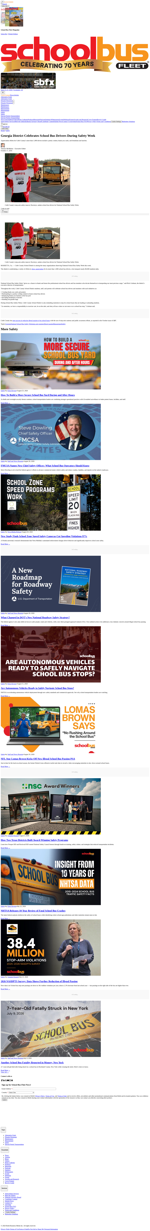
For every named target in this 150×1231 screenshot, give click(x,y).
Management (5, 108)
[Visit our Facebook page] (2, 1081)
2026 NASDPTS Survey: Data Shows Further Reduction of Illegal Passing (39, 981)
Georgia (8, 324)
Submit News (58, 121)
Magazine (36, 119)
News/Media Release (14, 532)
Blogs (11, 119)
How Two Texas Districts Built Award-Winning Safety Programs (34, 840)
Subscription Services (8, 121)
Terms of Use (14, 1229)
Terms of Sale (23, 1229)
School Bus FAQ (81, 121)
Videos (15, 119)
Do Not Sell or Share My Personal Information (43, 1229)
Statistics (48, 119)
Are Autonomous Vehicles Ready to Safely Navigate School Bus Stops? (37, 688)
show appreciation (37, 269)
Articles (19, 2)
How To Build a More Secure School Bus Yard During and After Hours (38, 395)
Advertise (73, 121)
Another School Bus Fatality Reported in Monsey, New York (32, 1062)
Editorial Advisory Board (33, 121)
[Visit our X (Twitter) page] (6, 1081)
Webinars (66, 119)
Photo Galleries (23, 119)
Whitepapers (55, 119)
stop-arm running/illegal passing (43, 324)
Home (3, 130)
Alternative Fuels (6, 97)
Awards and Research (81, 119)
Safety (3, 112)
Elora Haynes (12, 391)
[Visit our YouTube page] (8, 1081)
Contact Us (66, 121)
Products (30, 119)
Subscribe (4, 34)
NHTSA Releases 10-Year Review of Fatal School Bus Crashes (33, 910)
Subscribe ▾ (5, 6)
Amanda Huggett (13, 836)
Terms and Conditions (104, 121)
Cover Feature (8, 2)
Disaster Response (7, 101)
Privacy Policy (92, 121)
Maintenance (5, 105)
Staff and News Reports (15, 461)
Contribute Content (48, 121)
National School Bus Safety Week (22, 324)
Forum (71, 119)
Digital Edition (13, 34)
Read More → (5, 403)
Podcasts (42, 119)
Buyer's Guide (101, 119)
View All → (5, 1072)
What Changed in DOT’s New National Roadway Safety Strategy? (35, 617)
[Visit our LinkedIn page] (4, 1081)
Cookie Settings (116, 121)
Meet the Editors (20, 121)
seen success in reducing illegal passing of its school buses (31, 320)
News (15, 2)
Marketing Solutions (128, 121)
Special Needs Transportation (10, 116)
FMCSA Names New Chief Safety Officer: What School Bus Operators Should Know (45, 465)
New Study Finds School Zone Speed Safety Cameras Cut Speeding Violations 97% (44, 536)
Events (61, 119)
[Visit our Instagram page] (10, 1081)
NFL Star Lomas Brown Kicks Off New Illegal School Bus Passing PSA (38, 758)
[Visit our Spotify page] (12, 1081)
